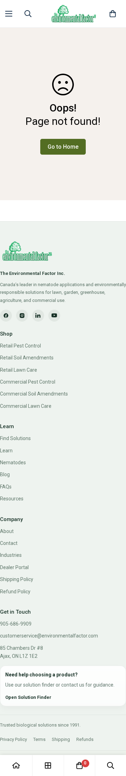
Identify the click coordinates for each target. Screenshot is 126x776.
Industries (11, 555)
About (7, 531)
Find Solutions (15, 438)
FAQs (6, 487)
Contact (9, 543)
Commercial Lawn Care (25, 406)
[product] (16, 765)
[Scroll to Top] (113, 739)
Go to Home (63, 146)
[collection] (47, 765)
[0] (113, 14)
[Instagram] (22, 316)
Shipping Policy (16, 579)
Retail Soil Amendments (27, 357)
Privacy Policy (13, 739)
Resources (11, 498)
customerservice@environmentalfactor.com (49, 636)
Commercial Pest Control (27, 382)
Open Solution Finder (28, 697)
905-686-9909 (15, 624)
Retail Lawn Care (18, 370)
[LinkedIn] (38, 316)
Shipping (61, 739)
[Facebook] (6, 316)
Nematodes (13, 462)
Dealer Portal (14, 567)
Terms (39, 739)
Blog (5, 474)
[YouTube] (54, 316)
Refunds (84, 739)
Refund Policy (15, 591)
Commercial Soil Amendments (34, 394)
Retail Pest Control (20, 346)
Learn (6, 450)
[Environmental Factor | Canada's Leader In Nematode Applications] (72, 13)
